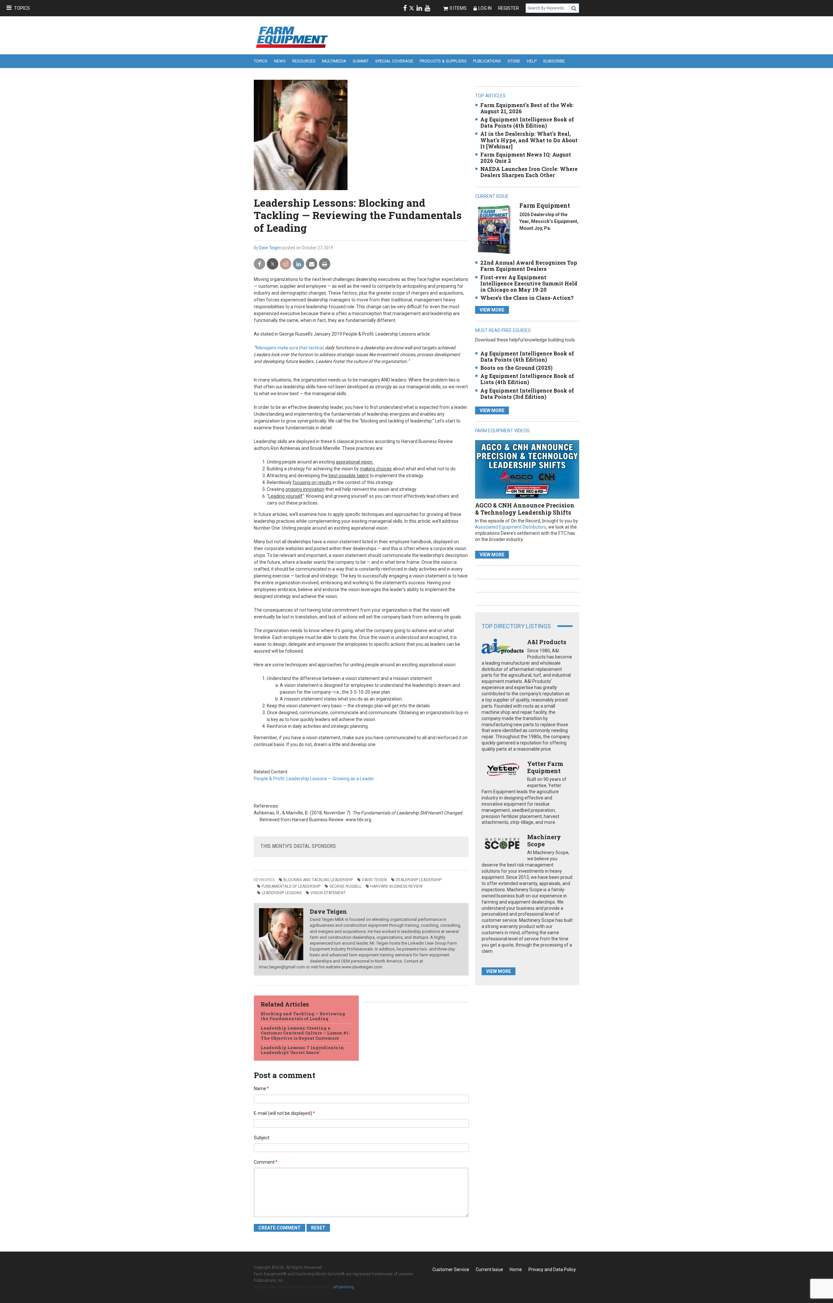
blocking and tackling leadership (318, 880)
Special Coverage (394, 61)
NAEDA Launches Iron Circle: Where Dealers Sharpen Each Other (529, 171)
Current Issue (489, 1269)
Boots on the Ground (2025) (516, 367)
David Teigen (374, 880)
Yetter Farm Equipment (545, 767)
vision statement (328, 893)
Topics (22, 8)
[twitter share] (272, 264)
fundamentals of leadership (291, 886)
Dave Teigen (270, 247)
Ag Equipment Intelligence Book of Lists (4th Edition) (527, 378)
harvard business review (396, 886)
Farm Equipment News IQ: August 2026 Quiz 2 (525, 157)
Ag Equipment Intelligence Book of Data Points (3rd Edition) (527, 393)
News (280, 61)
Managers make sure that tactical (289, 347)
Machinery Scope (544, 840)
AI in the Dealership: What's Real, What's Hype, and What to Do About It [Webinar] (529, 139)
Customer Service (450, 1269)
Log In (485, 8)
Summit (361, 61)
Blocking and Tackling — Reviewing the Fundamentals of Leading (303, 1016)
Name (261, 1088)
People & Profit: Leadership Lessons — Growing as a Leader (314, 778)
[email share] (311, 264)
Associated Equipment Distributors (510, 527)
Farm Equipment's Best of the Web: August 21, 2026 (527, 108)
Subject (261, 1137)
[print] (324, 264)
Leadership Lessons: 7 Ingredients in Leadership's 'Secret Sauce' (302, 1050)
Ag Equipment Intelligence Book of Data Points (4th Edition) (527, 122)
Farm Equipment (544, 205)
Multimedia (334, 61)
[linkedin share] (298, 264)
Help (532, 61)
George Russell (345, 886)
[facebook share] (259, 264)
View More (492, 309)
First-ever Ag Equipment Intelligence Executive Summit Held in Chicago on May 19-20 (528, 283)
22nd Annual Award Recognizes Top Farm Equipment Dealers (528, 265)
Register (508, 8)
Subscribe (554, 61)
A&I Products (546, 642)
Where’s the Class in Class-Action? (527, 297)
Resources (304, 61)
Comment (266, 1162)
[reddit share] (285, 264)
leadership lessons (282, 893)
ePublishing (343, 1287)
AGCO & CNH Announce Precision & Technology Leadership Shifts (524, 508)
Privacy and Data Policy (552, 1269)
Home (516, 1269)
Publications (487, 61)
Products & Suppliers (443, 61)
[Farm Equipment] (494, 230)
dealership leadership (419, 880)
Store (514, 61)
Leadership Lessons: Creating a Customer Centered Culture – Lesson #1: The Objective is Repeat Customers (305, 1033)
